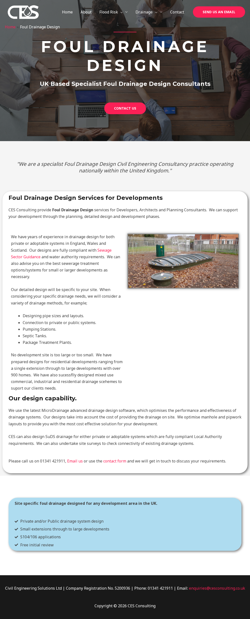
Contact (177, 12)
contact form (114, 461)
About (86, 12)
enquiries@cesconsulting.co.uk (217, 588)
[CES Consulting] (23, 11)
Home (67, 12)
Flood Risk (108, 12)
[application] (120, 12)
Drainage (144, 12)
